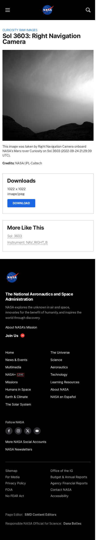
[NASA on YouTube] (37, 430)
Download (21, 203)
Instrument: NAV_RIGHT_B (27, 242)
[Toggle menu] (7, 10)
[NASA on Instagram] (18, 430)
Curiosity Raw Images (20, 30)
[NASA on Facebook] (9, 430)
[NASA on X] (27, 430)
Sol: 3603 (14, 236)
